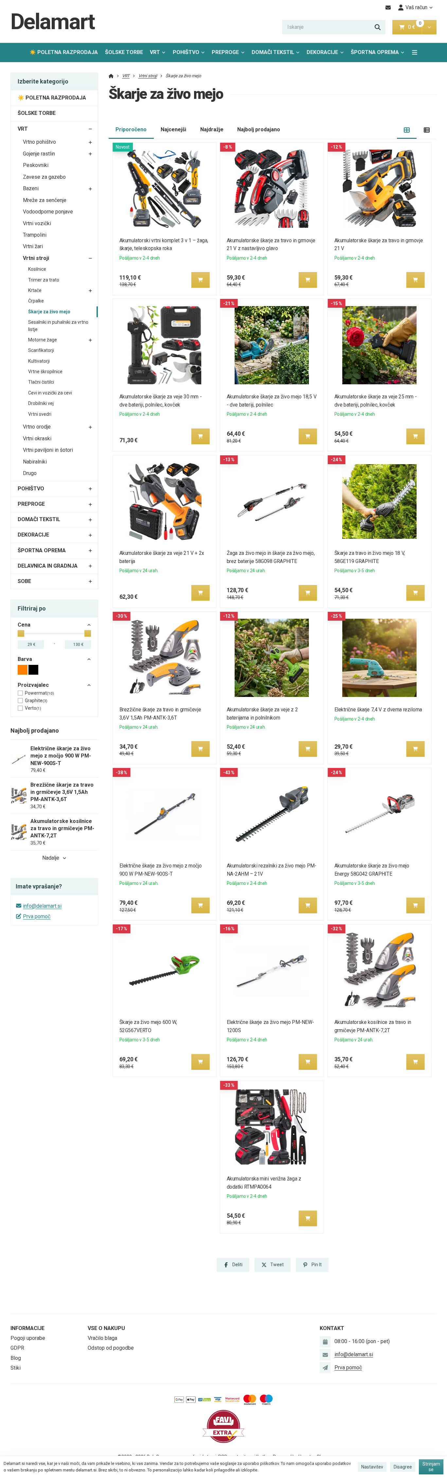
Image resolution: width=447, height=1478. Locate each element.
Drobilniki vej (41, 403)
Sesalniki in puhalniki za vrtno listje (58, 325)
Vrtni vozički (37, 223)
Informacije (27, 1328)
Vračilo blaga (102, 1338)
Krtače (35, 290)
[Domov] (111, 75)
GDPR (17, 1348)
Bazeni (31, 188)
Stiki (15, 1368)
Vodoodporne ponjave (48, 212)
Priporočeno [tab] (131, 129)
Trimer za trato (43, 280)
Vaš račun (416, 7)
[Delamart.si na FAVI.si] (223, 1426)
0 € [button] (414, 27)
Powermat (39, 693)
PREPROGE (225, 52)
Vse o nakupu (106, 1328)
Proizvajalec (33, 685)
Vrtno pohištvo (39, 142)
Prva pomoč (36, 916)
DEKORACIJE (322, 52)
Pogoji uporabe (27, 1338)
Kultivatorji (39, 361)
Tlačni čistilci (41, 382)
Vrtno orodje (37, 427)
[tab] (407, 129)
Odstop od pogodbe (111, 1348)
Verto (33, 708)
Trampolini (34, 235)
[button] (429, 27)
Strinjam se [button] (431, 1466)
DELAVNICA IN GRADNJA (48, 566)
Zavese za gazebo (44, 177)
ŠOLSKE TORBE (124, 52)
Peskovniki (35, 165)
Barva (25, 659)
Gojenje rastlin (39, 154)
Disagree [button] (403, 1466)
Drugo (30, 473)
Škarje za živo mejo (49, 311)
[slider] (21, 633)
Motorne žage (42, 339)
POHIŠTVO (186, 52)
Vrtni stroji (36, 258)
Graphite (36, 700)
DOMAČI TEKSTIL (273, 52)
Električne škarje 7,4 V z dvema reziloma (378, 709)
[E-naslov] (388, 7)
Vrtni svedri (39, 414)
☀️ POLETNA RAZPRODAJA (63, 52)
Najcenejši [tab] (173, 129)
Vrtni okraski (37, 438)
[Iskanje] (377, 27)
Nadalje (50, 858)
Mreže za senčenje (44, 200)
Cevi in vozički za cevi (50, 392)
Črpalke (36, 300)
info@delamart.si (42, 906)
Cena (24, 625)
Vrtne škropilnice (45, 371)
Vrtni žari (33, 246)
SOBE (24, 581)
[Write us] (325, 1367)
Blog (15, 1358)
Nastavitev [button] (372, 1466)
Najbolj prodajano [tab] (258, 129)
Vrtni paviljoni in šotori (48, 450)
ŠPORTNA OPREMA (375, 52)
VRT (155, 52)
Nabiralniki (35, 462)
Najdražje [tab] (212, 129)
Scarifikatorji (41, 350)
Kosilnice (37, 269)
